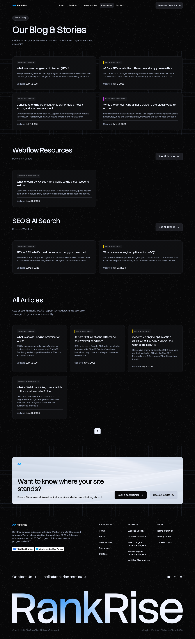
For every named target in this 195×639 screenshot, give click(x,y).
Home (17, 18)
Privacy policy (164, 536)
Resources (106, 5)
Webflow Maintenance (139, 560)
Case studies (90, 5)
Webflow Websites (137, 536)
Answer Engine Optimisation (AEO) (137, 553)
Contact (120, 5)
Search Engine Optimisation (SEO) (137, 544)
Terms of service (165, 530)
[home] (19, 5)
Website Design (136, 530)
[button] (74, 5)
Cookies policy (164, 542)
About (62, 5)
